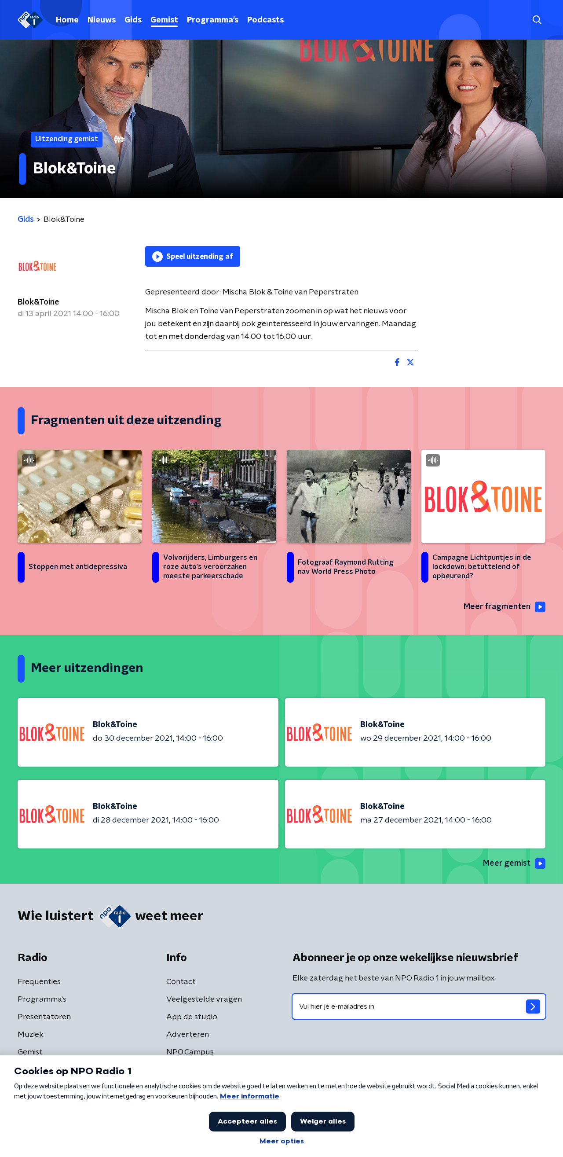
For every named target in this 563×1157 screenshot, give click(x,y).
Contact (181, 982)
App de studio (191, 1017)
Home (67, 20)
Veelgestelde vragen (204, 999)
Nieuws (102, 20)
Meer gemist (506, 863)
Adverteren (187, 1035)
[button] (536, 20)
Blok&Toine (38, 302)
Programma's (212, 20)
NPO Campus (190, 1052)
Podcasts (265, 20)
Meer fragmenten (497, 607)
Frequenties (39, 982)
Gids (133, 20)
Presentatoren (44, 1017)
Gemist (164, 20)
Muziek (31, 1035)
